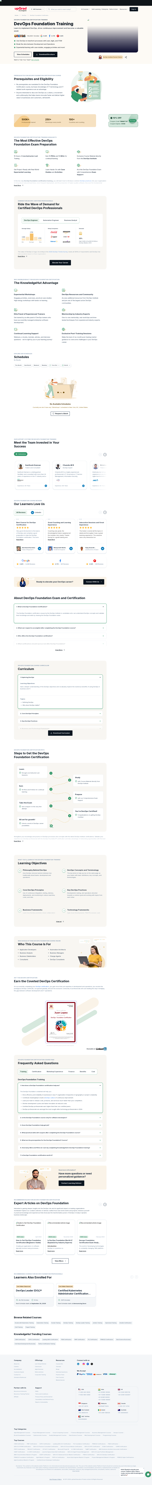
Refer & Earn (114, 9)
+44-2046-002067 (124, 1394)
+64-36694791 (83, 1412)
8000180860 (82, 1419)
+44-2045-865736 (124, 1392)
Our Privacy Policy (56, 1479)
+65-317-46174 (83, 1406)
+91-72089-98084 (104, 1394)
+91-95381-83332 (104, 1397)
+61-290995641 (123, 1412)
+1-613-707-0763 (123, 1406)
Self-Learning (96, 9)
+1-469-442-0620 (84, 1392)
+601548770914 (103, 1406)
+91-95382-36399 (104, 1392)
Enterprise (105, 9)
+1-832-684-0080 (84, 1394)
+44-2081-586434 (104, 1412)
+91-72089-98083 (104, 1399)
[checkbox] (39, 41)
